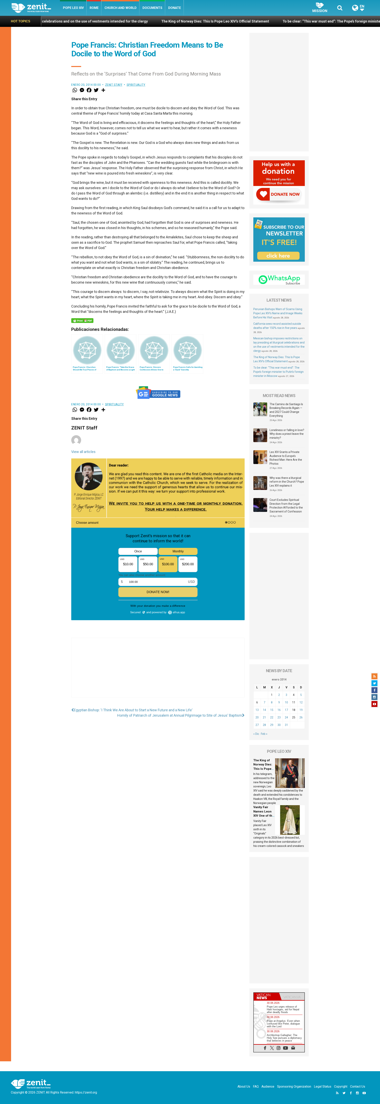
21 (264, 717)
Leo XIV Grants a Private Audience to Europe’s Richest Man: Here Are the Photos (286, 457)
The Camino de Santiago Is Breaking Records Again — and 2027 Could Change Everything (286, 410)
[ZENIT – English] (35, 8)
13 (257, 709)
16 (279, 709)
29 (271, 725)
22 (271, 717)
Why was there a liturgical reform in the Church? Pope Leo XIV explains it (287, 481)
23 (279, 717)
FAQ (256, 1086)
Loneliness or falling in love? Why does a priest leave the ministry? (287, 433)
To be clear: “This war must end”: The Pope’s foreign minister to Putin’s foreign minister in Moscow (278, 371)
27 (257, 725)
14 (264, 709)
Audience (267, 1086)
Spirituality (136, 84)
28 (264, 725)
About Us (244, 1086)
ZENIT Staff (114, 84)
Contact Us (357, 1086)
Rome (94, 8)
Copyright (340, 1086)
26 (301, 717)
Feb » (264, 733)
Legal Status (322, 1086)
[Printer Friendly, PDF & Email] (82, 320)
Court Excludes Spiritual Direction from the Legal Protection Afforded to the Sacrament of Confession (286, 505)
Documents (152, 8)
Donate (174, 8)
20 (257, 717)
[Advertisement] (157, 671)
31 (286, 725)
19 (301, 709)
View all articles (83, 452)
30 (279, 725)
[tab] (266, 996)
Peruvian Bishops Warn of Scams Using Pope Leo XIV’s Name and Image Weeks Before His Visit (277, 313)
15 (271, 709)
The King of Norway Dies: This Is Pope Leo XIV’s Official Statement (157, 21)
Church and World (120, 8)
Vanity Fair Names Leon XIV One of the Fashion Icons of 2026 (263, 815)
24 (286, 717)
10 (286, 702)
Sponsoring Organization (294, 1086)
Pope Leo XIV (73, 8)
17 (286, 709)
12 (301, 702)
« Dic (256, 733)
